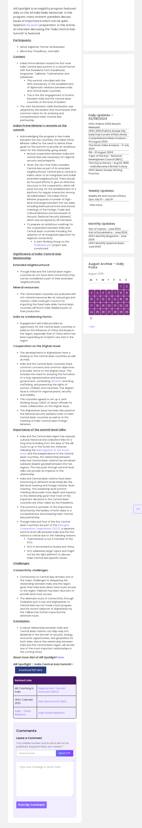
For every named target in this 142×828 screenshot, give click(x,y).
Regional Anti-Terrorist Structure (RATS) (51, 690)
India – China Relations (23, 712)
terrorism (56, 381)
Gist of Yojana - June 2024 (104, 229)
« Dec (91, 326)
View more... (96, 205)
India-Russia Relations (51, 713)
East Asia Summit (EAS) (52, 701)
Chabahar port (43, 245)
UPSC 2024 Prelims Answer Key (107, 131)
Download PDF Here (30, 670)
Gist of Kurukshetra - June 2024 (107, 232)
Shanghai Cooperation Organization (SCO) (44, 526)
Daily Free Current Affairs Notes (107, 134)
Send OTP (64, 753)
